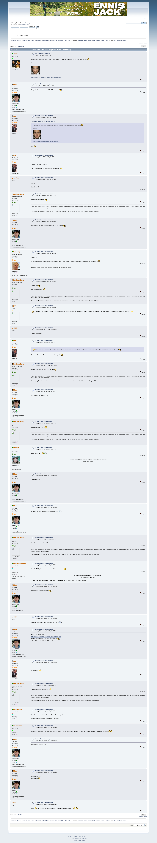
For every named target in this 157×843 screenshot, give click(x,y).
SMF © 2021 (78, 836)
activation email (24, 24)
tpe (14, 116)
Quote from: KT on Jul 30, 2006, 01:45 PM (42, 346)
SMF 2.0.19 (71, 836)
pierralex (98, 40)
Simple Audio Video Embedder (79, 838)
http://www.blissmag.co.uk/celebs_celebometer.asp (46, 77)
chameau (84, 40)
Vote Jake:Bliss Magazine (42, 53)
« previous (140, 43)
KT (14, 306)
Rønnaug (16, 252)
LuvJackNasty (91, 40)
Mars (15, 84)
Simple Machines (86, 836)
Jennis (15, 54)
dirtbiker (80, 40)
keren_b (103, 40)
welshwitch (17, 709)
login (25, 23)
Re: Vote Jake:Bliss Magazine (44, 84)
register (30, 23)
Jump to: (131, 825)
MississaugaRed (19, 563)
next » (145, 43)
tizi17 (107, 40)
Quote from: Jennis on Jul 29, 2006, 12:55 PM (43, 121)
